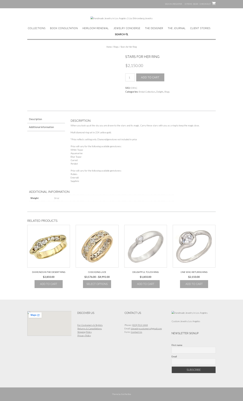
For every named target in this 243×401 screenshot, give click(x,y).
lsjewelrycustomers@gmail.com (146, 328)
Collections (36, 28)
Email (174, 356)
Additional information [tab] (41, 127)
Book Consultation (64, 28)
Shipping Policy (84, 332)
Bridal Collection (147, 91)
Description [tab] (35, 119)
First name (177, 345)
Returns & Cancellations (89, 328)
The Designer (154, 28)
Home (109, 46)
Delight (159, 91)
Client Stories (200, 28)
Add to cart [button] (48, 284)
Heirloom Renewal (95, 28)
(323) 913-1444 (140, 325)
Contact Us (136, 332)
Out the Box (126, 394)
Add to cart (150, 77)
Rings (116, 46)
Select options (97, 284)
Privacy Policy (84, 335)
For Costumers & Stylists (90, 325)
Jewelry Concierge (126, 28)
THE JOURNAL (177, 28)
